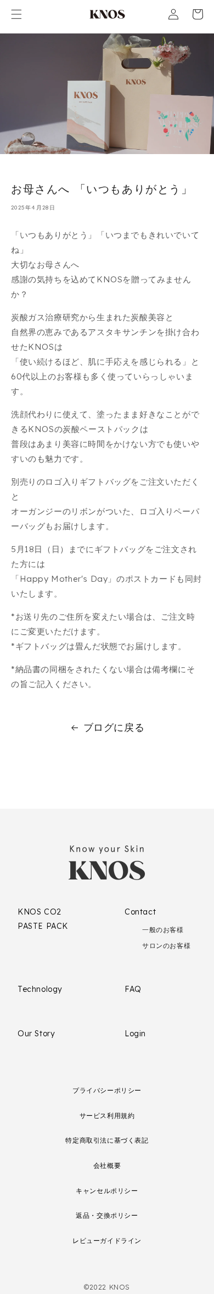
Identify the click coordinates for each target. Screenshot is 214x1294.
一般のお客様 (163, 930)
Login (135, 1033)
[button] (16, 14)
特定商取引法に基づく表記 (106, 1140)
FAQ (133, 989)
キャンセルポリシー (107, 1191)
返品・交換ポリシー (107, 1215)
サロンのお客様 (166, 945)
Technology (40, 989)
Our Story (36, 1033)
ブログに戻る (114, 727)
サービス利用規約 (107, 1115)
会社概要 (107, 1165)
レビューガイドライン (107, 1240)
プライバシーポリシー (107, 1090)
